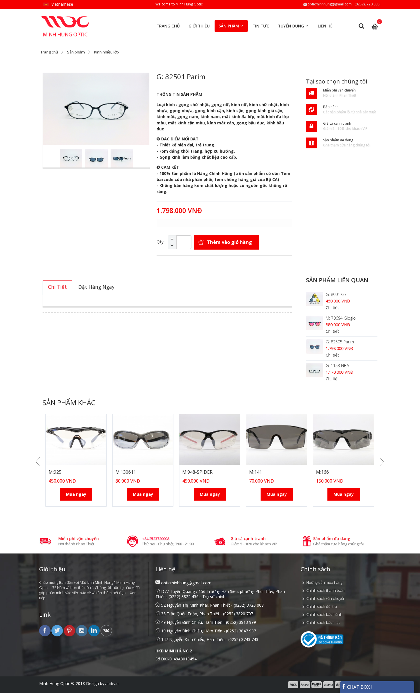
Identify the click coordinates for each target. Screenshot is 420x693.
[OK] (106, 630)
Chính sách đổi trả (321, 606)
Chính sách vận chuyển (325, 598)
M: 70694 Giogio (341, 318)
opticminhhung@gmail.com (329, 4)
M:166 (322, 472)
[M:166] (343, 439)
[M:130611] (143, 439)
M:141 (255, 472)
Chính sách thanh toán (325, 590)
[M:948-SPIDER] (209, 439)
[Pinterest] (70, 630)
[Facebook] (45, 630)
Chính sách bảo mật (323, 622)
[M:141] (276, 439)
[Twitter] (57, 630)
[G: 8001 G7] (314, 299)
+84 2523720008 (155, 538)
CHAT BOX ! (359, 687)
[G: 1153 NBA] (314, 370)
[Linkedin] (94, 630)
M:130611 (125, 472)
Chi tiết (332, 307)
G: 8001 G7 (336, 294)
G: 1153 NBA (337, 365)
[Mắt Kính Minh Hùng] (65, 18)
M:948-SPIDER (197, 472)
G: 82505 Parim (340, 341)
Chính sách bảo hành (324, 614)
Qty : (161, 241)
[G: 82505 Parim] (314, 346)
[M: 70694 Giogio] (314, 323)
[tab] (57, 287)
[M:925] (76, 439)
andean (112, 683)
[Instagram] (82, 630)
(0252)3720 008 (367, 4)
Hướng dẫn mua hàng (324, 582)
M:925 (55, 472)
